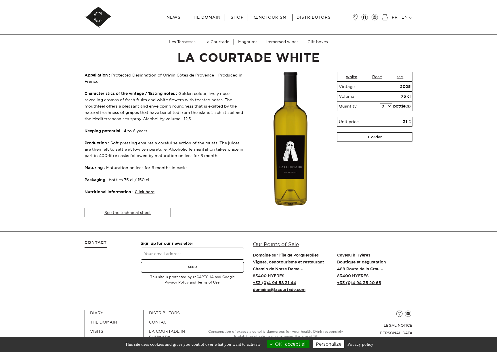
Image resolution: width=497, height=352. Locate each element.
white (351, 76)
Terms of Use (208, 282)
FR (395, 17)
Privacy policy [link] (360, 344)
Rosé (377, 76)
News (174, 17)
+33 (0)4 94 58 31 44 (274, 282)
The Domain (206, 17)
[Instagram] (376, 13)
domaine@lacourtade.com (279, 289)
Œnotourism (270, 17)
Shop (237, 17)
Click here (144, 192)
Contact (159, 322)
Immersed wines (282, 41)
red (400, 76)
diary (96, 313)
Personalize (328, 344)
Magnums (247, 41)
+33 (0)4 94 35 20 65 (359, 282)
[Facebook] (366, 13)
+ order (374, 137)
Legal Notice (398, 325)
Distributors (314, 17)
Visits (96, 331)
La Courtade (216, 41)
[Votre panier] (386, 13)
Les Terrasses (182, 41)
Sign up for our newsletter (167, 243)
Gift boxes (317, 41)
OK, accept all (290, 344)
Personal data (396, 333)
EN (405, 17)
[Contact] (356, 13)
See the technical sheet (127, 212)
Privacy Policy (177, 282)
